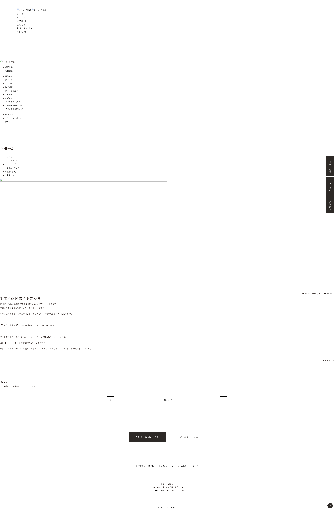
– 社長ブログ (10, 164)
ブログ (8, 122)
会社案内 (21, 32)
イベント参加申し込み (14, 109)
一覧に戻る (167, 400)
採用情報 (9, 114)
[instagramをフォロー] (167, 45)
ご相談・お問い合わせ (14, 105)
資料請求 (330, 206)
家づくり (9, 80)
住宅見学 (21, 25)
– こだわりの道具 (12, 168)
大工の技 (21, 17)
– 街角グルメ (10, 175)
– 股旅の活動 (10, 172)
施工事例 (21, 21)
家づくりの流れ (25, 28)
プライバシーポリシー (14, 118)
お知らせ (9, 98)
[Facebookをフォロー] (167, 36)
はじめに (21, 14)
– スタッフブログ (12, 161)
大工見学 (330, 187)
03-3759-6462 (161, 490)
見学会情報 (330, 167)
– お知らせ (9, 157)
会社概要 (9, 94)
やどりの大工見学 (12, 102)
